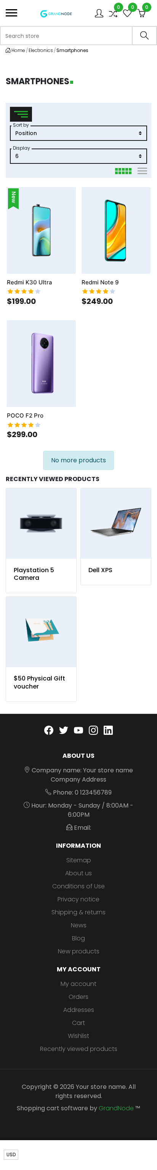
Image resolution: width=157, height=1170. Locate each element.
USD (11, 1154)
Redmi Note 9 (100, 282)
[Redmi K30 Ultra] (41, 230)
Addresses (78, 1009)
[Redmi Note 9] (116, 230)
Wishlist (78, 1035)
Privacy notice (78, 899)
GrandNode (116, 1108)
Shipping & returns (78, 912)
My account (78, 983)
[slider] (24, 291)
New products (78, 951)
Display (21, 148)
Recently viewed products (78, 1048)
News (79, 925)
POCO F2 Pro (25, 416)
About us (78, 873)
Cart (78, 1022)
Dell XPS (100, 570)
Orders (78, 996)
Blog (78, 938)
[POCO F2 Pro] (41, 363)
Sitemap (78, 860)
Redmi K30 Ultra (29, 282)
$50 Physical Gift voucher (39, 682)
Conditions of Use (78, 886)
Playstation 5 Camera (34, 574)
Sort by (21, 125)
